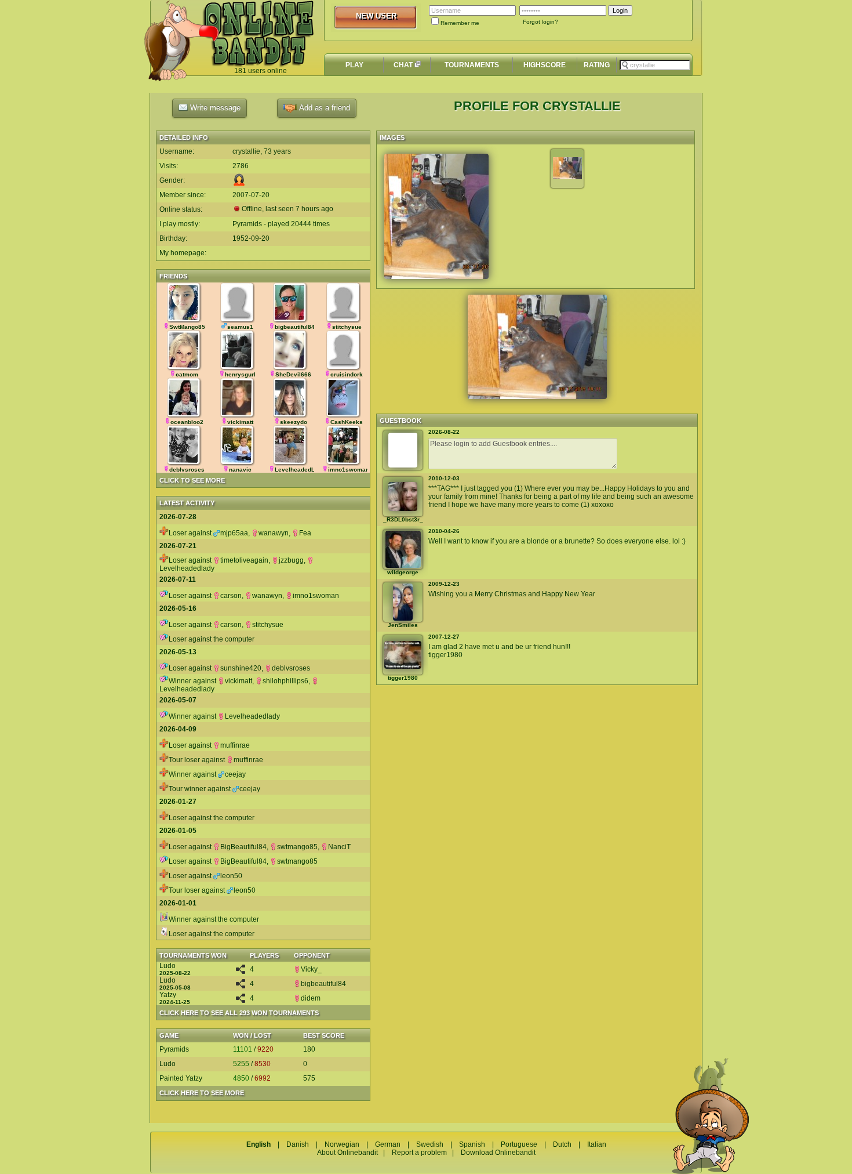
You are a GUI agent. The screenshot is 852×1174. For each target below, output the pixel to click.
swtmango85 (297, 847)
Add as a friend (323, 107)
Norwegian (342, 1144)
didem (311, 998)
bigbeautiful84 (323, 984)
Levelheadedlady (252, 716)
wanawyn (273, 533)
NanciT (339, 847)
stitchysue (267, 625)
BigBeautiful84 (243, 847)
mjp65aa (234, 533)
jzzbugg (291, 560)
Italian (596, 1144)
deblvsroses (291, 668)
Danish (297, 1144)
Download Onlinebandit (498, 1152)
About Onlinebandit (347, 1152)
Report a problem (419, 1152)
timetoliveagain (244, 560)
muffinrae (235, 745)
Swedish (429, 1144)
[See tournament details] (240, 972)
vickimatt (238, 681)
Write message (214, 107)
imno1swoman (316, 596)
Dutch (562, 1144)
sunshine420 (240, 668)
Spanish (472, 1144)
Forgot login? (540, 22)
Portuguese (519, 1144)
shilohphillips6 (285, 681)
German (387, 1144)
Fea (305, 533)
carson (231, 596)
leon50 (231, 876)
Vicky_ (311, 969)
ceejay (235, 774)
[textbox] (655, 65)
